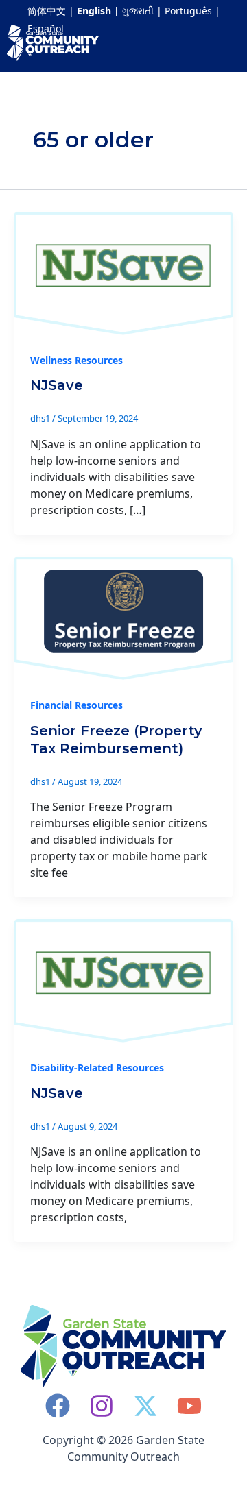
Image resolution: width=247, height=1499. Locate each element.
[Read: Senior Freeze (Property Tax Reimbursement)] (123, 616)
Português (188, 10)
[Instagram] (101, 1405)
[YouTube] (189, 1405)
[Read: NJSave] (123, 272)
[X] (145, 1405)
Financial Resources (76, 704)
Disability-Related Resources (97, 1067)
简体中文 (46, 10)
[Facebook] (57, 1405)
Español (45, 28)
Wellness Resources (76, 360)
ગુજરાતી (138, 10)
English (94, 10)
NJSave (56, 385)
